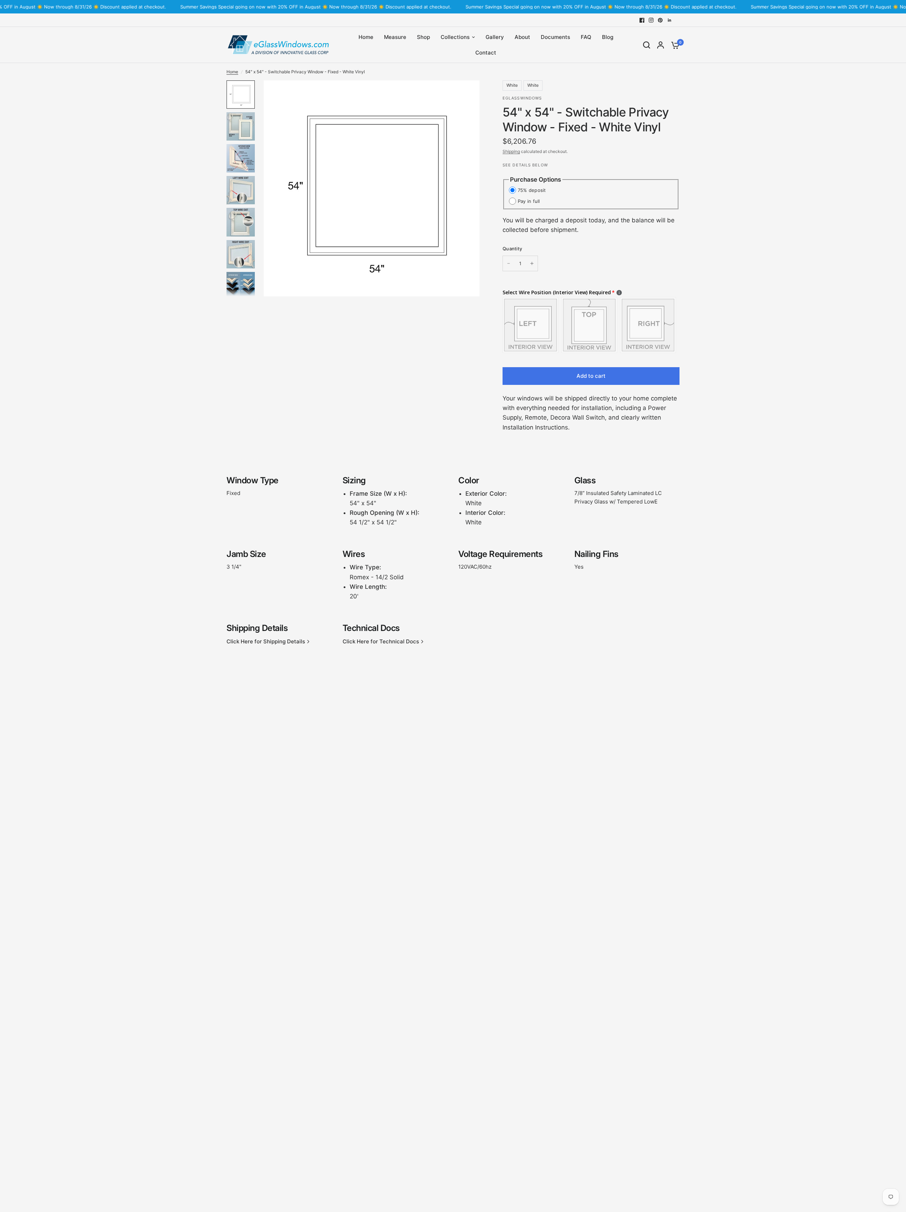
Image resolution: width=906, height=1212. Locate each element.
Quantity (512, 248)
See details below (525, 165)
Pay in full (529, 201)
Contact (485, 52)
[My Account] (660, 45)
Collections (455, 37)
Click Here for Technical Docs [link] (381, 641)
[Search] (647, 45)
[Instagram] (651, 20)
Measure (395, 37)
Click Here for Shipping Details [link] (265, 641)
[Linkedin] (669, 20)
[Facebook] (642, 20)
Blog (607, 37)
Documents (555, 37)
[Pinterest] (660, 20)
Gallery (495, 37)
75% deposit (532, 190)
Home (366, 37)
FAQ (586, 37)
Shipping (511, 151)
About (522, 37)
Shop (423, 37)
